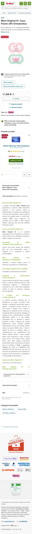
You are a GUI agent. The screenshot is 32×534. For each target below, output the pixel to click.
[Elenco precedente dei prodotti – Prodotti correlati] (25, 175)
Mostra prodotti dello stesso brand (13, 86)
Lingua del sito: (5, 525)
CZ (14, 529)
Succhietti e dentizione (9, 413)
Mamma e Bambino (8, 409)
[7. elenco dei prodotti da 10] (12, 174)
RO (20, 529)
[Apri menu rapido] (2, 3)
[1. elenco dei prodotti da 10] (2, 175)
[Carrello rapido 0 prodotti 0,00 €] (29, 3)
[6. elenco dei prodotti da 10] (10, 174)
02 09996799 (23, 521)
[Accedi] (25, 3)
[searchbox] (16, 8)
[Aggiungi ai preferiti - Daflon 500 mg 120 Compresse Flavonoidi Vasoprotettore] (29, 135)
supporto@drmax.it (9, 521)
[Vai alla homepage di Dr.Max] (10, 3)
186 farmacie (20, 164)
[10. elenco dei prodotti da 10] (16, 174)
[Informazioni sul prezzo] (13, 94)
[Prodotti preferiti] (21, 3)
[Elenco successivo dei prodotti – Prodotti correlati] (29, 175)
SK (16, 529)
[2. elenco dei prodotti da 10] (4, 174)
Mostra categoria (8, 82)
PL (18, 529)
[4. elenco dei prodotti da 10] (7, 174)
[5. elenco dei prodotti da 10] (8, 174)
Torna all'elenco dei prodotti (10, 427)
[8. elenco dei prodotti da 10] (13, 174)
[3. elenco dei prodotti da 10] (5, 174)
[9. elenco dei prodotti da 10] (15, 174)
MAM (2, 18)
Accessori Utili (22, 409)
